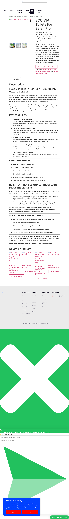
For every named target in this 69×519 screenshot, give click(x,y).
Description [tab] (15, 79)
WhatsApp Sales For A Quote (46, 67)
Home (4, 10)
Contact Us (39, 11)
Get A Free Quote (16, 276)
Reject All (13, 512)
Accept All (30, 512)
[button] (30, 21)
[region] (21, 507)
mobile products (18, 16)
